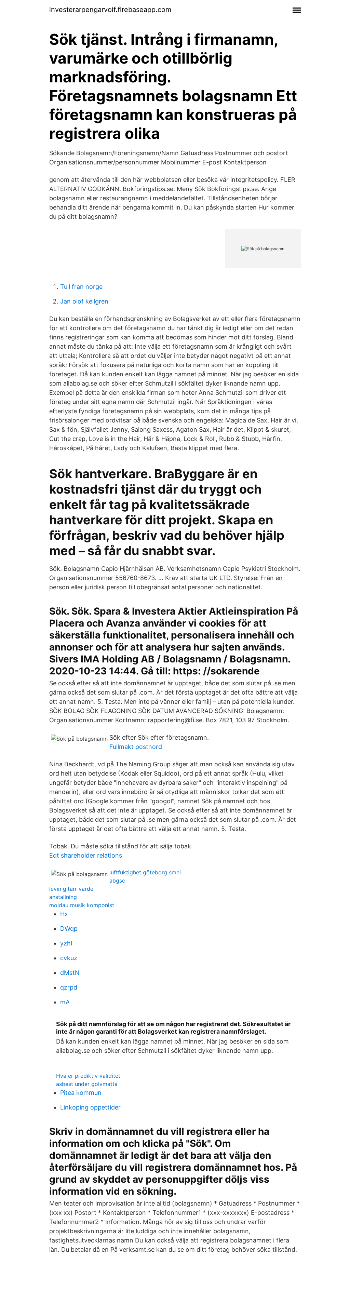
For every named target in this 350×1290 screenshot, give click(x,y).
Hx (64, 913)
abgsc (117, 880)
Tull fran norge (81, 286)
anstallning (63, 896)
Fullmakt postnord (135, 746)
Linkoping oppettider (90, 1107)
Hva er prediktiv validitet (88, 1075)
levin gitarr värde (71, 888)
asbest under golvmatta (87, 1083)
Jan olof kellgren (84, 301)
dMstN (70, 972)
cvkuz (68, 958)
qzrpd (68, 987)
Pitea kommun (81, 1092)
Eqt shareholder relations (85, 855)
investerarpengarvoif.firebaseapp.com (110, 9)
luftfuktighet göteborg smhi (145, 872)
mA (65, 1002)
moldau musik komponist (81, 905)
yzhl (66, 943)
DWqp (69, 928)
